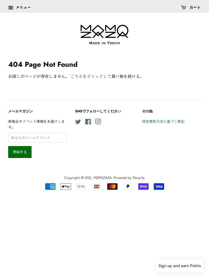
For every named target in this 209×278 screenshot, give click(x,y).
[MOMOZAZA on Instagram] (98, 122)
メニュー (23, 7)
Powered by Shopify (129, 177)
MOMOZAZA (103, 177)
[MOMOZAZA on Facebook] (88, 122)
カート (194, 7)
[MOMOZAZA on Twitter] (78, 122)
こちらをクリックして (90, 76)
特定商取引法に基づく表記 (163, 121)
